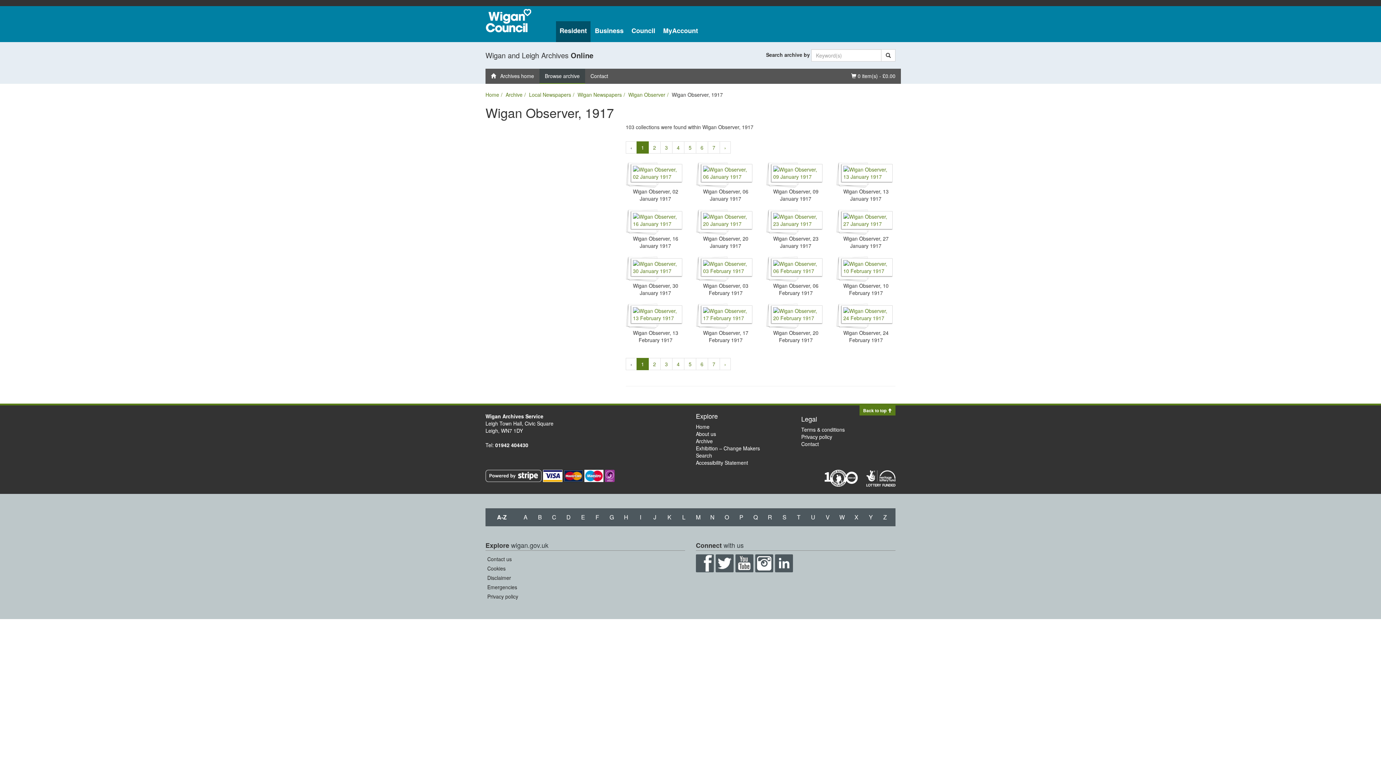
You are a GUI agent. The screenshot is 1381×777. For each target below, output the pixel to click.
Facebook (705, 563)
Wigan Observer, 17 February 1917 (725, 336)
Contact (599, 75)
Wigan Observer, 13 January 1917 (866, 195)
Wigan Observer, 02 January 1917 (655, 195)
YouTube (744, 563)
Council (643, 30)
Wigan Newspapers (600, 94)
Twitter (725, 563)
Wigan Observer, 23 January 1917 (796, 242)
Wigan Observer (646, 94)
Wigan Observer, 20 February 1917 (796, 336)
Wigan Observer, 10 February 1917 (866, 289)
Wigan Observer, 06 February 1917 (796, 289)
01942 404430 (511, 445)
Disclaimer (499, 577)
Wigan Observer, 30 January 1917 (655, 289)
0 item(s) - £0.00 (873, 75)
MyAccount (680, 30)
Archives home (515, 75)
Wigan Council (509, 21)
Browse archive (562, 75)
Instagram (764, 563)
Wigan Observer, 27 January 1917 (866, 242)
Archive (514, 94)
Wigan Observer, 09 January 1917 (796, 195)
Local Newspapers (550, 94)
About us (706, 433)
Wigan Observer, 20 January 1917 (725, 242)
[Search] (888, 55)
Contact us (499, 559)
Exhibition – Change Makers (728, 448)
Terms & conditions (823, 429)
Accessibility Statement (722, 462)
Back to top (875, 410)
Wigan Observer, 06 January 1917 (725, 195)
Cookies (496, 568)
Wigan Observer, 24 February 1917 (866, 336)
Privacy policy (816, 436)
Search (704, 455)
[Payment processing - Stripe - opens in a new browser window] (514, 475)
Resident (573, 30)
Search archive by (788, 54)
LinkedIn (784, 563)
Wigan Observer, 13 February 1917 (655, 336)
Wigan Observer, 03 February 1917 (725, 289)
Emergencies (502, 587)
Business (609, 30)
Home (492, 94)
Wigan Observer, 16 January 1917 (655, 242)
